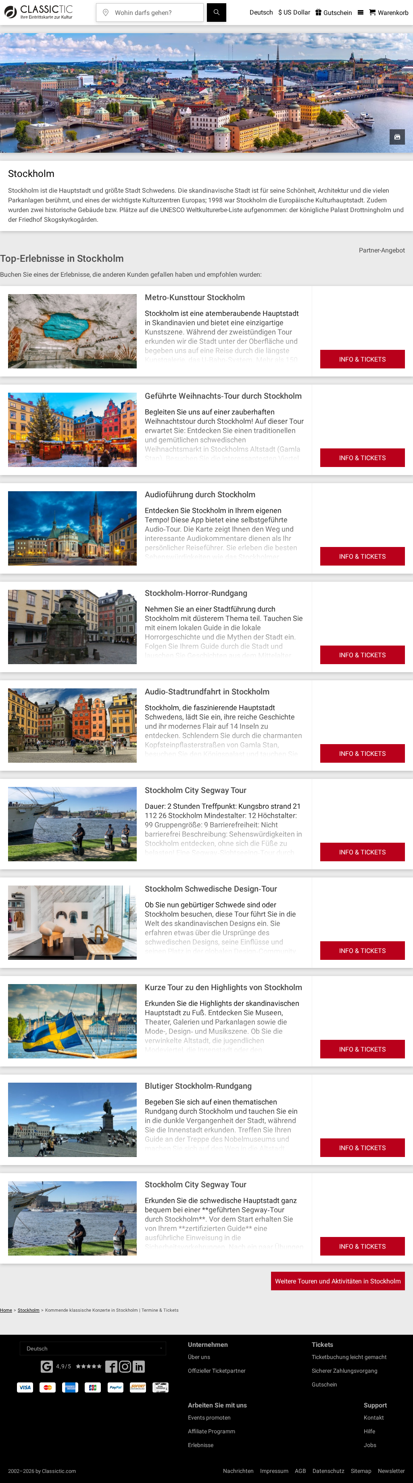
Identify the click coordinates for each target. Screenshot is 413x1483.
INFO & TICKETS (362, 359)
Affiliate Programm (211, 1431)
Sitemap (361, 1471)
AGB (300, 1471)
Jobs (370, 1445)
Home (6, 1310)
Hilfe (369, 1431)
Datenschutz (328, 1471)
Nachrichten (238, 1471)
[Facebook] (47, 1366)
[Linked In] (139, 1369)
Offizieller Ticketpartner (217, 1370)
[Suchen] (216, 12)
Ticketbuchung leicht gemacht (349, 1357)
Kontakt (374, 1417)
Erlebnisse (200, 1445)
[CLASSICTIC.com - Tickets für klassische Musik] (37, 12)
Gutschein (337, 13)
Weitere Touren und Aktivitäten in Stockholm (338, 1281)
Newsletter (391, 1471)
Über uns (199, 1357)
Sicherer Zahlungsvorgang (345, 1370)
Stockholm (29, 1310)
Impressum (274, 1471)
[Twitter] (125, 1369)
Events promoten (209, 1417)
